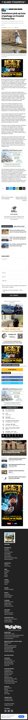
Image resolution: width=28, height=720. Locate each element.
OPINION (6, 579)
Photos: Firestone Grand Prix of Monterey (7, 198)
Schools (6, 575)
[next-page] (5, 251)
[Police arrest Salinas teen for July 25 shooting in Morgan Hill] (5, 231)
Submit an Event (8, 604)
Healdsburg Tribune (8, 671)
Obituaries (6, 611)
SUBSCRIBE (7, 544)
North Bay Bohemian (9, 664)
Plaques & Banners (8, 559)
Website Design (7, 642)
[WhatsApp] (17, 188)
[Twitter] (10, 188)
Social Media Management (10, 647)
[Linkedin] (14, 188)
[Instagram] (8, 711)
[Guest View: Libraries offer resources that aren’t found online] (4, 478)
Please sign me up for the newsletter (11, 290)
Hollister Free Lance (8, 673)
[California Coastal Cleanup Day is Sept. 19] (4, 472)
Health (15, 9)
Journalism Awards (8, 700)
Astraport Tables (8, 620)
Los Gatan (6, 676)
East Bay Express (8, 659)
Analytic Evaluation (8, 650)
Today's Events (7, 603)
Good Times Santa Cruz (9, 661)
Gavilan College (7, 597)
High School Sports (8, 595)
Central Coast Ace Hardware (10, 619)
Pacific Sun (6, 665)
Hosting (6, 644)
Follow (20, 380)
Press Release (7, 553)
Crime (5, 573)
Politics (6, 576)
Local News (20, 9)
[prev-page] (2, 251)
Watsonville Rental (8, 621)
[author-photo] (14, 209)
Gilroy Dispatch (7, 670)
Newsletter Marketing (9, 651)
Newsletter (6, 549)
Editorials (6, 582)
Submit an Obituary (8, 614)
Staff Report (4, 27)
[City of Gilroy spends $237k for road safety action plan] (5, 245)
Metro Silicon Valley (8, 662)
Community (11, 9)
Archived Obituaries (8, 612)
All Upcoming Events (8, 601)
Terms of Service (8, 556)
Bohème (6, 689)
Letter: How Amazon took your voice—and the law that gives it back (17, 238)
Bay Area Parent (8, 688)
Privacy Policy (7, 555)
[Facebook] (7, 188)
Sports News (7, 594)
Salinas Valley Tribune (9, 680)
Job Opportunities (8, 698)
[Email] (20, 188)
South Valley (7, 693)
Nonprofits (4, 10)
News (3, 9)
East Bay (6, 692)
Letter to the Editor (8, 552)
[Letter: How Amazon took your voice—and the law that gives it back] (5, 238)
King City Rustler (8, 674)
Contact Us (6, 550)
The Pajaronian (7, 681)
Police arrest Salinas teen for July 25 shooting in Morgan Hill (14, 451)
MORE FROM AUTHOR (19, 226)
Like (21, 377)
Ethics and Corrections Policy (10, 557)
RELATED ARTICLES (7, 226)
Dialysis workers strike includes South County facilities (21, 199)
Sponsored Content (8, 648)
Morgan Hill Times (8, 677)
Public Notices (7, 566)
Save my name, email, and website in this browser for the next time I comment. (14, 286)
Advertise (6, 564)
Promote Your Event (8, 606)
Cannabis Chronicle (8, 690)
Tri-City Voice (7, 683)
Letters (5, 584)
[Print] (23, 188)
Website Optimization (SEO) (10, 645)
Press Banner (7, 678)
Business (6, 9)
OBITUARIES (7, 609)
